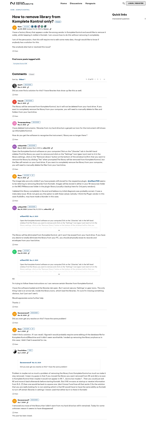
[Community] (21, 3)
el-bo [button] (20, 251)
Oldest (21, 79)
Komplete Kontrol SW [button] (20, 63)
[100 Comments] (45, 27)
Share (15, 51)
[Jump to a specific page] (104, 79)
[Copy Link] (50, 29)
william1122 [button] (22, 146)
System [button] (46, 29)
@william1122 (93, 181)
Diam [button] (20, 27)
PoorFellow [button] (22, 350)
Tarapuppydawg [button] (24, 122)
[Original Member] (35, 27)
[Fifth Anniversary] (38, 27)
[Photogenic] (32, 27)
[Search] (124, 3)
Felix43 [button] (20, 101)
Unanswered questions (129, 19)
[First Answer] (42, 27)
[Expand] (59, 230)
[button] (14, 27)
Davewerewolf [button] (23, 313)
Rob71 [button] (20, 85)
